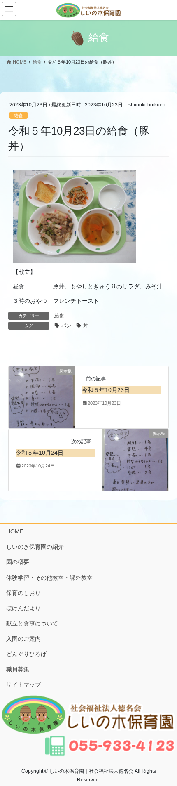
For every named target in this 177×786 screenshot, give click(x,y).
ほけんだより (23, 608)
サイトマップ (23, 684)
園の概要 (17, 562)
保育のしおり (23, 593)
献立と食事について (32, 623)
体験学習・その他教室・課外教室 (49, 577)
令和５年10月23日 (106, 390)
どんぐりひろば (26, 654)
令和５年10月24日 (39, 452)
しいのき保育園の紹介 (35, 546)
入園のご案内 (23, 638)
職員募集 (17, 669)
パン (66, 325)
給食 (18, 115)
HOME (14, 531)
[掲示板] (42, 397)
